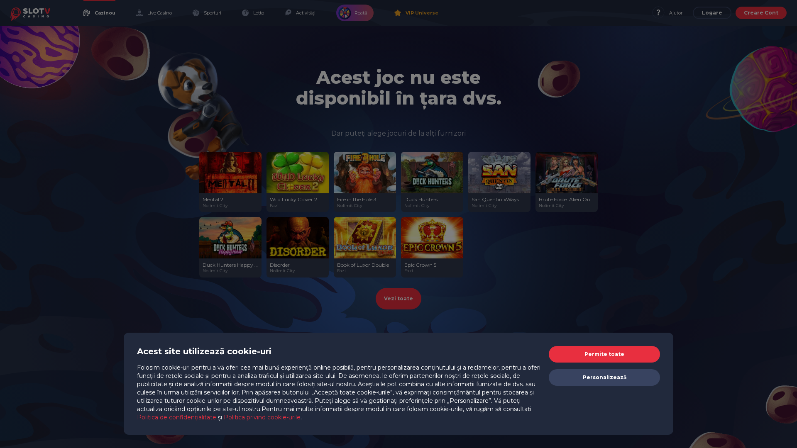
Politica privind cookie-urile (262, 417)
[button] (604, 354)
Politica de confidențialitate (176, 417)
